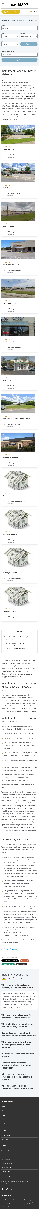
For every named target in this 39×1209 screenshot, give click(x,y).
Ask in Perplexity (8, 964)
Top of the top (5, 1176)
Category (23, 33)
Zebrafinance (5, 20)
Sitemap (11, 1184)
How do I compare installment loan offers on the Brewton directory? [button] (19, 1034)
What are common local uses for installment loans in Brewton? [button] (16, 1016)
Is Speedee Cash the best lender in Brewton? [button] (17, 1054)
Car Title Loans (6, 1159)
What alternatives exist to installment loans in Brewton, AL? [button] (17, 1087)
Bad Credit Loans (6, 1167)
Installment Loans (7, 1151)
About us (4, 1107)
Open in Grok (21, 964)
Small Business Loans (8, 1163)
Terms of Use (5, 1135)
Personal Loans (6, 1155)
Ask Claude (24, 961)
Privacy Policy (5, 1139)
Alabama (28, 96)
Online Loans (5, 1171)
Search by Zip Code (7, 51)
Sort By (3, 41)
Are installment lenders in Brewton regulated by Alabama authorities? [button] (16, 1065)
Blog (2, 1111)
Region (3, 25)
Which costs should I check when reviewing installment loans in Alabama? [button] (16, 1044)
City (2, 33)
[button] (3, 4)
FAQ (2, 1119)
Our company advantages (18, 649)
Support (4, 1123)
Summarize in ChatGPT (10, 961)
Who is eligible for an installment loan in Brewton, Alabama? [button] (17, 1025)
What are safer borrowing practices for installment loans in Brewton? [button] (16, 1077)
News (3, 1115)
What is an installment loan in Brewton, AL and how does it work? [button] (17, 986)
